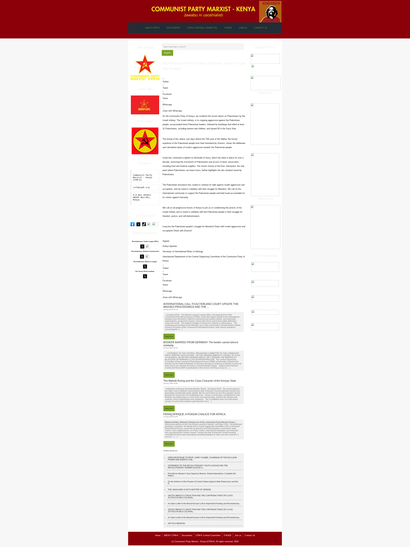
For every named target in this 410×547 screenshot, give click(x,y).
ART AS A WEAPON (176, 523)
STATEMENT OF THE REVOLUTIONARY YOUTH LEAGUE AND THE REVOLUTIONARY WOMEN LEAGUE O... (198, 466)
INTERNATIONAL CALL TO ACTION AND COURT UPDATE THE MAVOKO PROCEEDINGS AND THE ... (200, 305)
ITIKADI (228, 28)
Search (167, 53)
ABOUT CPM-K (152, 28)
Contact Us (260, 28)
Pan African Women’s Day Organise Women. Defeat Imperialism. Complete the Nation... (202, 474)
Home (135, 28)
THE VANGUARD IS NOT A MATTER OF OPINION (189, 490)
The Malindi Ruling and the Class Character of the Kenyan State (199, 380)
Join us (243, 28)
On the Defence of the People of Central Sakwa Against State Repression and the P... (203, 483)
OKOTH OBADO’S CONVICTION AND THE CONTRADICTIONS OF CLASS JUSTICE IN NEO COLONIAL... (200, 496)
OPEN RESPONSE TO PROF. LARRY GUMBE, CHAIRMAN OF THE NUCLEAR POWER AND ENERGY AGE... (202, 458)
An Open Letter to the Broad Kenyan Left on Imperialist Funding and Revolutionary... (204, 503)
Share (165, 98)
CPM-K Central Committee (202, 28)
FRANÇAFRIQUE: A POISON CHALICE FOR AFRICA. (194, 414)
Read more (169, 336)
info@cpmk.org (141, 187)
